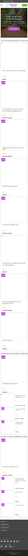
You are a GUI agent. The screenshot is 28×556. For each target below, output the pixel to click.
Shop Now (14, 29)
